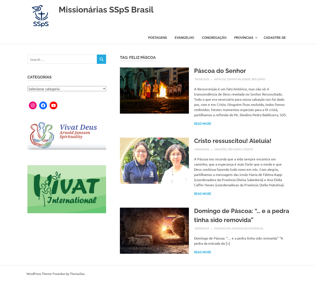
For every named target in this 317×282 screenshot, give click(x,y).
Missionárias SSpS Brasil (106, 9)
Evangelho (184, 38)
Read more (202, 123)
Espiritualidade (238, 79)
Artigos (220, 79)
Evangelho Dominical (248, 228)
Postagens (157, 38)
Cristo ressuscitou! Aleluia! (232, 140)
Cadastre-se (275, 38)
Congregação (214, 38)
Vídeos (248, 149)
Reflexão (258, 79)
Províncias (243, 38)
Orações (220, 149)
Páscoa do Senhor (220, 70)
